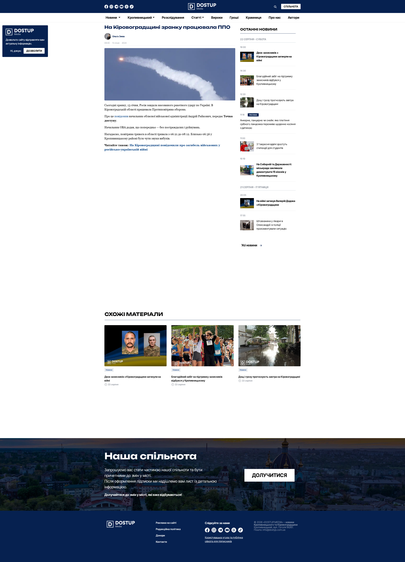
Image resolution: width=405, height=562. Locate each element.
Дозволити (34, 50)
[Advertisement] (152, 416)
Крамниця (253, 17)
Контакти (161, 541)
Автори (293, 17)
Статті (196, 17)
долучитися (269, 475)
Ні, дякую (15, 50)
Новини (112, 17)
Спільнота (291, 6)
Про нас (275, 17)
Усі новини (249, 245)
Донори (160, 535)
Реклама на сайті (166, 522)
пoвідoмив (121, 116)
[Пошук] (275, 6)
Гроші (234, 17)
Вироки (217, 17)
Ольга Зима (118, 36)
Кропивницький (140, 17)
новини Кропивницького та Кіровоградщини (276, 523)
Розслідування (173, 17)
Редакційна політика (168, 529)
